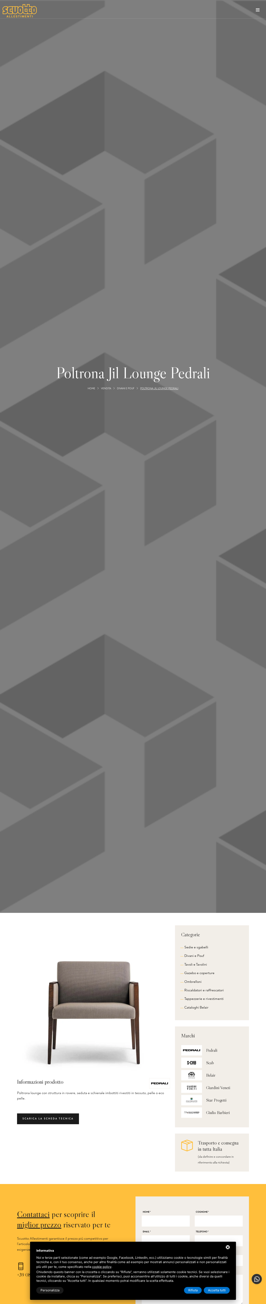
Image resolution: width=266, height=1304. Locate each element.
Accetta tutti (217, 1290)
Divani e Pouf (125, 388)
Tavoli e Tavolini (195, 964)
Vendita (106, 388)
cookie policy (101, 1267)
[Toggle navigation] (258, 11)
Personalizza (50, 1290)
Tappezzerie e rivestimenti (204, 999)
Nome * (147, 1212)
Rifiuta (193, 1290)
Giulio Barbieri (218, 1112)
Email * (147, 1231)
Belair (211, 1075)
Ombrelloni (193, 982)
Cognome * (202, 1212)
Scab (210, 1062)
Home (91, 388)
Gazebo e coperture (199, 973)
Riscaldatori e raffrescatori (204, 990)
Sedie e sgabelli (196, 947)
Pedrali (211, 1050)
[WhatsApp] (257, 1279)
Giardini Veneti (218, 1087)
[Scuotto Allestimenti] (19, 11)
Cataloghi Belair (196, 1007)
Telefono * (202, 1231)
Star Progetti (216, 1100)
